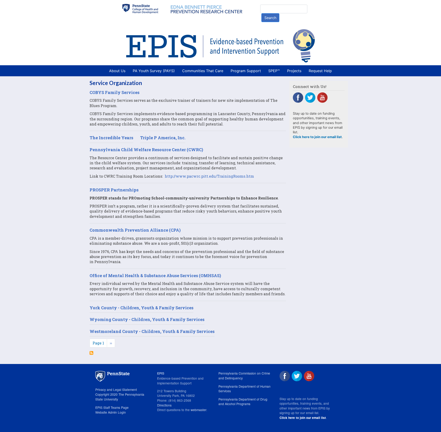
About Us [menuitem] (117, 70)
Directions (164, 405)
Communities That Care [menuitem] (202, 70)
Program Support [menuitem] (246, 70)
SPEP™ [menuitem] (274, 70)
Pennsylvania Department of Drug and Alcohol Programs (242, 401)
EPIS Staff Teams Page (112, 407)
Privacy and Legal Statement (116, 389)
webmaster (198, 409)
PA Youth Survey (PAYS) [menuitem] (154, 70)
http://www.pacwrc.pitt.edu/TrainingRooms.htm (209, 176)
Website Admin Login (110, 412)
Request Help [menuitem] (320, 70)
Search (270, 17)
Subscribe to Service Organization (91, 353)
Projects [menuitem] (294, 70)
